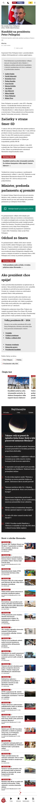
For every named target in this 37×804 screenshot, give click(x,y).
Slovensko (6, 542)
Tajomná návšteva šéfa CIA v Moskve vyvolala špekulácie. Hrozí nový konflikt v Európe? (20, 489)
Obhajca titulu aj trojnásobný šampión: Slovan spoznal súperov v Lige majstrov (19, 508)
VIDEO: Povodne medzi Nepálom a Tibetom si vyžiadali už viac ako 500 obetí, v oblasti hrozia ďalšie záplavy (20, 525)
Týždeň (30, 412)
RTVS (4, 43)
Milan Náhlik (9, 93)
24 (30, 3)
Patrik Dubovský (11, 76)
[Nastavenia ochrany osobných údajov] (3, 801)
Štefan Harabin (10, 81)
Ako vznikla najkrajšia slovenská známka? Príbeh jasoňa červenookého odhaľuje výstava (12, 631)
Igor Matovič (9, 91)
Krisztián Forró (10, 79)
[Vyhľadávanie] (3, 3)
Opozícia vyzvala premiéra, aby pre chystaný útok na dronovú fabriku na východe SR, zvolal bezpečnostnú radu (11, 771)
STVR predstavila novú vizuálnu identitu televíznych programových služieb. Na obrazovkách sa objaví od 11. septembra (11, 618)
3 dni (18, 412)
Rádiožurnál (12, 376)
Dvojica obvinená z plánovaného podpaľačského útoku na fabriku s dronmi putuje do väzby (12, 706)
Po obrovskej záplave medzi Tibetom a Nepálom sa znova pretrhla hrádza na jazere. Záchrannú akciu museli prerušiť (19, 479)
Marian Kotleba (10, 86)
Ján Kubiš (8, 88)
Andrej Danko (9, 74)
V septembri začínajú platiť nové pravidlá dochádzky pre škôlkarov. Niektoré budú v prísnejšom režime (20, 469)
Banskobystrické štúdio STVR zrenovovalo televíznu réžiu (11, 572)
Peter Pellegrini (10, 96)
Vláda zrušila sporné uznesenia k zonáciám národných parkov (12, 592)
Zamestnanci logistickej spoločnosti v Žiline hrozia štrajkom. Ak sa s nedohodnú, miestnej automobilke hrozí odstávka (20, 499)
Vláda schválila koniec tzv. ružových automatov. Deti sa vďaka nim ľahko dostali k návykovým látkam (12, 758)
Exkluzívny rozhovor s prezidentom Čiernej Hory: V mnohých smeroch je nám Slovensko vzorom (10, 681)
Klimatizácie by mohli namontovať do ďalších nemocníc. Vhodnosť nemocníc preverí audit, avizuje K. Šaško (12, 656)
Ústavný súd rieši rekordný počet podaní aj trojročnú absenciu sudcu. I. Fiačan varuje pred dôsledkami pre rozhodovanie (12, 668)
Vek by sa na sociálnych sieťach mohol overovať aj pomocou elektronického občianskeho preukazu (11, 643)
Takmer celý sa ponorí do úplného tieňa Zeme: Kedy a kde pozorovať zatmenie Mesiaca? (20, 438)
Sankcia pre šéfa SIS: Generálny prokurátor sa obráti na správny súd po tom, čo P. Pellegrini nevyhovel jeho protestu (11, 731)
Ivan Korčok (9, 84)
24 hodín (6, 412)
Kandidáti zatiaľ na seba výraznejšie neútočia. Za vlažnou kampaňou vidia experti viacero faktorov (18, 163)
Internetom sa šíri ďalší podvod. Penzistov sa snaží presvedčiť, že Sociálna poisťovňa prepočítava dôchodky (20, 448)
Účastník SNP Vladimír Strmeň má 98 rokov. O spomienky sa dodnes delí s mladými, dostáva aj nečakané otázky (12, 547)
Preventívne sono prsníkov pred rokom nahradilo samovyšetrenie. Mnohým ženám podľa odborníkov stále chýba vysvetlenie (12, 604)
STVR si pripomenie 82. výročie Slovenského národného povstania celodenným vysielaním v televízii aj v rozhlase (12, 694)
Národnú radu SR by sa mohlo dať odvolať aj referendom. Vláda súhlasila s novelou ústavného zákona (12, 784)
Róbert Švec (9, 98)
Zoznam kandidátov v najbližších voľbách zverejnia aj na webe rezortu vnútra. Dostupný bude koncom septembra (20, 459)
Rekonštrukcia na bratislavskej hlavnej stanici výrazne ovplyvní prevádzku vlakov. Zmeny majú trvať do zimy (12, 559)
